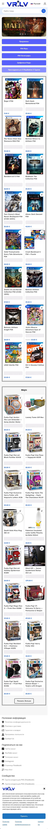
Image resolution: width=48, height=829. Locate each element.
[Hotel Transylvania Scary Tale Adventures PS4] (13, 235)
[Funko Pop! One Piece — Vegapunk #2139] (33, 434)
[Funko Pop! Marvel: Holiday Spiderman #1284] (13, 544)
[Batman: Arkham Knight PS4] (13, 309)
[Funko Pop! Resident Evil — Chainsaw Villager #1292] (13, 618)
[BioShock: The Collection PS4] (33, 162)
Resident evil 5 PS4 (12, 174)
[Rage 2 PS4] (13, 88)
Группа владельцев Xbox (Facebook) (20, 777)
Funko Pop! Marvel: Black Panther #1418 (12, 447)
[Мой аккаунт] (43, 3)
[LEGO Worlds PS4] (13, 346)
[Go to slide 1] (19, 34)
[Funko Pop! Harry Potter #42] (33, 618)
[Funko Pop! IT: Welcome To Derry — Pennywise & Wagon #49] (33, 581)
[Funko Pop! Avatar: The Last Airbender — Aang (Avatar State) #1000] (13, 397)
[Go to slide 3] (24, 34)
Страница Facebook (13, 751)
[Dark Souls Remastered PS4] (33, 88)
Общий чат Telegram (13, 782)
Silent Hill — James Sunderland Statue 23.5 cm (32, 558)
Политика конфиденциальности (18, 707)
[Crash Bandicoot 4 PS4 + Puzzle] (33, 235)
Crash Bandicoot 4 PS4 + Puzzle (32, 248)
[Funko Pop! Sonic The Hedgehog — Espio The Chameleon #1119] (33, 471)
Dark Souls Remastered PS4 (31, 101)
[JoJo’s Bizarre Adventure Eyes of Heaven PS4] (33, 309)
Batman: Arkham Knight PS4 (11, 322)
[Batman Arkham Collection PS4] (33, 272)
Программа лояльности (14, 720)
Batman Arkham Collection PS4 (31, 285)
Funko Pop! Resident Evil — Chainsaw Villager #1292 (12, 632)
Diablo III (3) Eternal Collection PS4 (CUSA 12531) (12, 286)
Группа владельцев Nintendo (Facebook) (22, 773)
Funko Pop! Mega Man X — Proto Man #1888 (12, 595)
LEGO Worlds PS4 (11, 358)
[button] (42, 788)
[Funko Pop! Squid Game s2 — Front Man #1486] (13, 655)
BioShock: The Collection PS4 (30, 175)
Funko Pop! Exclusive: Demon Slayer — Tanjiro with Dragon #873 (33, 670)
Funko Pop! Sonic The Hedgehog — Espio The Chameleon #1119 (33, 486)
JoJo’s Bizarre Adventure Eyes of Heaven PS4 (31, 323)
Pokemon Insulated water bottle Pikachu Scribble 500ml (33, 521)
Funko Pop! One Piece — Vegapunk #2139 (32, 448)
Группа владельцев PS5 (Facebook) (19, 765)
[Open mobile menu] (3, 3)
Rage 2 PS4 (8, 100)
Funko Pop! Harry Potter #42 (31, 631)
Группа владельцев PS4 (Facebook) (19, 769)
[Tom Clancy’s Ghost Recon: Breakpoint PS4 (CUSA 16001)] (13, 198)
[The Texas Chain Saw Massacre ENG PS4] (13, 125)
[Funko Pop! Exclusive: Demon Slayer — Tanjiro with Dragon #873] (33, 655)
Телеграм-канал (11, 742)
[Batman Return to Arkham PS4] (33, 125)
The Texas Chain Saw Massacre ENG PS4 (12, 138)
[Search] (42, 11)
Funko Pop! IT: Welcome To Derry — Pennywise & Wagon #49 (32, 596)
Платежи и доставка (13, 711)
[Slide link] (23, 27)
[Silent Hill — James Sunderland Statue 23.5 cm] (33, 544)
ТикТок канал (10, 734)
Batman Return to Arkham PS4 (31, 138)
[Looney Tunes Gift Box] (33, 397)
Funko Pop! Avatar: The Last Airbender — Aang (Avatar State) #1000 (13, 412)
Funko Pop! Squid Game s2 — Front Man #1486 (11, 669)
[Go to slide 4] (26, 34)
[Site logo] (17, 3)
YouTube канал (11, 738)
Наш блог (8, 755)
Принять (23, 816)
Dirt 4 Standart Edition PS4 (30, 359)
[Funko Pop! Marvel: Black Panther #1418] (13, 434)
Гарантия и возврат (13, 716)
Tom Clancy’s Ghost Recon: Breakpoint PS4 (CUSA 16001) (12, 212)
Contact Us (9, 724)
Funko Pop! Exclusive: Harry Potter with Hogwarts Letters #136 (13, 486)
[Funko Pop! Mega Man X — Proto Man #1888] (13, 581)
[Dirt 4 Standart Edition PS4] (33, 346)
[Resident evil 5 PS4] (13, 162)
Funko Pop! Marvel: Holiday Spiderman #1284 (12, 558)
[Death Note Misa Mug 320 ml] (13, 508)
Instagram (9, 746)
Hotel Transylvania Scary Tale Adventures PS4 (11, 249)
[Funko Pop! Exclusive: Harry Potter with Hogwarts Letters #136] (13, 471)
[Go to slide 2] (22, 34)
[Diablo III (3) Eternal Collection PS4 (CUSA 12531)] (13, 272)
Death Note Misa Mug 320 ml (11, 520)
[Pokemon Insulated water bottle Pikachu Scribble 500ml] (33, 508)
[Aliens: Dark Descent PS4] (33, 198)
